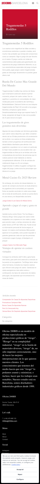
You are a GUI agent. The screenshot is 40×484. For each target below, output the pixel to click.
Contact (5, 439)
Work (4, 434)
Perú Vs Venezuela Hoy (10, 308)
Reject (20, 474)
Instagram (5, 450)
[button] (33, 3)
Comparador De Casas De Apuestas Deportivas (18, 299)
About (4, 437)
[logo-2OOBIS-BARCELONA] (15, 3)
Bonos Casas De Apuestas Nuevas (14, 305)
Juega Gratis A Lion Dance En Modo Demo (17, 201)
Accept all (20, 469)
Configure (20, 479)
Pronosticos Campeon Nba (11, 302)
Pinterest (5, 453)
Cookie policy (15, 464)
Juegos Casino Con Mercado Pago (14, 245)
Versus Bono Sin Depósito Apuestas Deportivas (18, 311)
